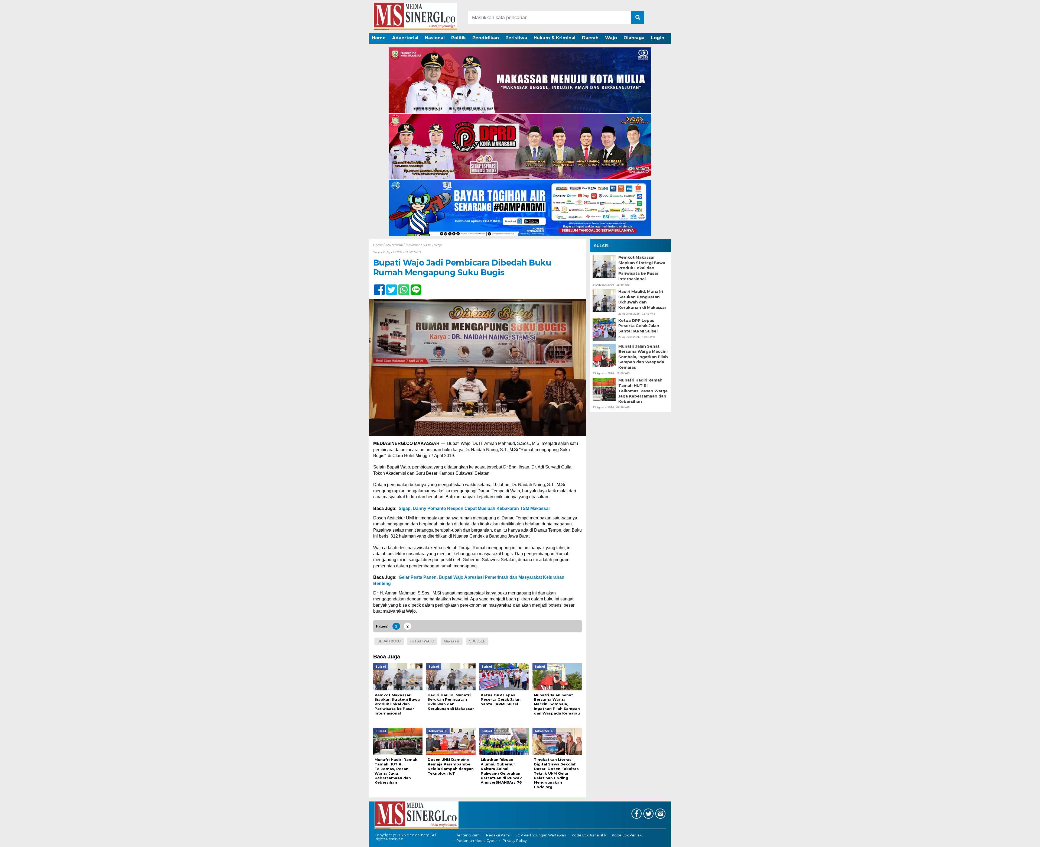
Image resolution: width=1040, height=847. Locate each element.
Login (657, 37)
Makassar (412, 245)
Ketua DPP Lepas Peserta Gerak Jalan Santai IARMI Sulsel (638, 326)
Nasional (435, 37)
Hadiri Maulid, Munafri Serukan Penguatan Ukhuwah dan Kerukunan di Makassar (642, 299)
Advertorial (405, 37)
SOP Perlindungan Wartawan (540, 835)
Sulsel (427, 245)
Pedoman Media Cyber (476, 841)
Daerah (590, 37)
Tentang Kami (468, 835)
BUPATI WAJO (422, 641)
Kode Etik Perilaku (628, 835)
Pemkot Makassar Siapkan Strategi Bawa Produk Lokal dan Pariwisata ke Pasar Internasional (641, 268)
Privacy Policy (515, 841)
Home (379, 37)
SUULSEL (477, 641)
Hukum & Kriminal (555, 37)
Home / (379, 245)
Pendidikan (485, 37)
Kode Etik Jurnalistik (589, 835)
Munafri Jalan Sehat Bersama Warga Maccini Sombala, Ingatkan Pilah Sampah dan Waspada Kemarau (643, 357)
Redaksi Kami (498, 835)
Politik (458, 37)
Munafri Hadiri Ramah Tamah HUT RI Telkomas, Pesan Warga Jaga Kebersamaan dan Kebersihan (643, 391)
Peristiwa (516, 37)
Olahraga (634, 37)
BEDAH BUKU (389, 641)
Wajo (611, 37)
